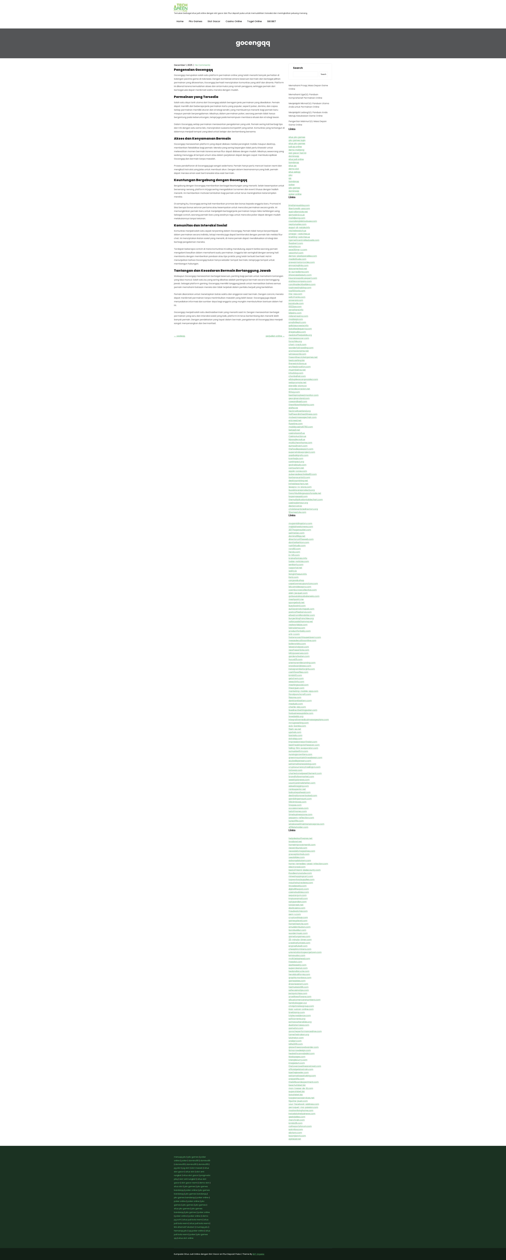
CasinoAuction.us (297, 436)
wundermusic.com (298, 933)
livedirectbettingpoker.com (303, 710)
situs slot (190, 1171)
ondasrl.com (295, 1040)
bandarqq (294, 162)
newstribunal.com (298, 847)
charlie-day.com (297, 706)
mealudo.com (296, 703)
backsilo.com (295, 735)
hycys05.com (295, 659)
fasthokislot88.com (298, 987)
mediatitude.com (297, 259)
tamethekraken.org (299, 1034)
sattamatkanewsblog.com (302, 763)
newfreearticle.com (299, 649)
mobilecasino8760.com (301, 426)
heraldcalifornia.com (299, 974)
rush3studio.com (297, 545)
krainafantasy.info (298, 558)
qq (290, 178)
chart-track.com (297, 344)
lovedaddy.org (296, 716)
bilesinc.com (295, 312)
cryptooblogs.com (298, 917)
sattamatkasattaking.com (302, 1075)
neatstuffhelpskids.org (300, 335)
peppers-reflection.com (301, 817)
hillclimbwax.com (297, 801)
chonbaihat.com (297, 376)
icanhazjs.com (296, 458)
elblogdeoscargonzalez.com (303, 379)
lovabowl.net (295, 841)
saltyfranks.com (297, 297)
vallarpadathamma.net (301, 621)
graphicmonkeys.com (300, 977)
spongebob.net (297, 602)
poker (292, 184)
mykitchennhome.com (300, 442)
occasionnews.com (298, 808)
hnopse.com (295, 805)
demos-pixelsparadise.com (303, 255)
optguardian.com (297, 901)
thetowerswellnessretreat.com (305, 1066)
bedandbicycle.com (299, 971)
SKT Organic (258, 1254)
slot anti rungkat (188, 1179)
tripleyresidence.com (300, 1015)
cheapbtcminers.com (300, 949)
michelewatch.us (297, 230)
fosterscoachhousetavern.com (305, 637)
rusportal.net (295, 567)
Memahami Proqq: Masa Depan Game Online (308, 87)
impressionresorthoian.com (303, 741)
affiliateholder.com (298, 827)
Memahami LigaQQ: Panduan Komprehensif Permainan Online (305, 96)
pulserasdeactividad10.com (303, 474)
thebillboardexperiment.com (304, 1081)
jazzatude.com (296, 303)
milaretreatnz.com (298, 316)
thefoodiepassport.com (301, 448)
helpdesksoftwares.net (300, 838)
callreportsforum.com (300, 1126)
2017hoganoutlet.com (300, 529)
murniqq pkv (202, 1227)
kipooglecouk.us (297, 439)
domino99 (194, 1160)
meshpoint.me (296, 599)
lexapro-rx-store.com (300, 486)
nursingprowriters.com (300, 754)
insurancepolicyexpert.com (303, 278)
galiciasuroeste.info (298, 325)
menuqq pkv (180, 1156)
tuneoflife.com (296, 820)
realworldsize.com (298, 624)
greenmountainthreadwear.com (305, 757)
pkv (290, 175)
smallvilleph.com (297, 322)
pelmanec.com (296, 532)
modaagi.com (296, 319)
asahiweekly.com (297, 964)
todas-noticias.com (299, 561)
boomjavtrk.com (297, 1135)
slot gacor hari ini (297, 153)
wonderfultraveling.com (301, 347)
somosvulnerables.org (300, 1021)
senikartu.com (296, 564)
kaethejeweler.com (299, 1072)
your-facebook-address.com (304, 1104)
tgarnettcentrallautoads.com (304, 240)
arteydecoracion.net (299, 388)
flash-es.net (295, 729)
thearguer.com (296, 687)
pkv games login (297, 140)
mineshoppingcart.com (301, 876)
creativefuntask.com (299, 942)
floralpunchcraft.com (300, 694)
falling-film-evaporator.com (303, 748)
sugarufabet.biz (297, 1091)
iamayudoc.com (297, 955)
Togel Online (254, 21)
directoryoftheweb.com (301, 539)
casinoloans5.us (297, 433)
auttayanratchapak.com (301, 608)
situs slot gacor (190, 1175)
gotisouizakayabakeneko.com (304, 596)
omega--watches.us (299, 233)
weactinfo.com (296, 681)
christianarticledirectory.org (303, 509)
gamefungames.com (299, 936)
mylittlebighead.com (299, 958)
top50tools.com (297, 290)
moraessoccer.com (299, 338)
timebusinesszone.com (300, 814)
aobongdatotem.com (300, 860)
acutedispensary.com (300, 760)
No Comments (202, 65)
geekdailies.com (297, 1116)
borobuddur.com (297, 930)
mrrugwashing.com (299, 722)
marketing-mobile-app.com (303, 691)
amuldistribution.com (299, 926)
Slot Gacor (214, 21)
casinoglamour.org (298, 502)
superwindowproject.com (302, 452)
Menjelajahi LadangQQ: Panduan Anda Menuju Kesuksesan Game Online (308, 114)
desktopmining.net (298, 480)
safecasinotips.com (299, 990)
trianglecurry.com (298, 1059)
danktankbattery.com (300, 700)
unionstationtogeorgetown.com (305, 952)
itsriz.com (293, 577)
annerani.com (296, 300)
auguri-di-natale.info (299, 227)
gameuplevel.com (298, 920)
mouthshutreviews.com (301, 882)
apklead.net (295, 1138)
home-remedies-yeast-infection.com (308, 863)
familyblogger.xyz (298, 1002)
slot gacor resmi (189, 1182)
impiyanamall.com (298, 898)
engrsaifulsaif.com (298, 945)
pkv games (294, 187)
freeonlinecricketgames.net (303, 357)
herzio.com (294, 551)
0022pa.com (295, 306)
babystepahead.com (299, 792)
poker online (295, 194)
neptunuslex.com (297, 224)
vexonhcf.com (296, 252)
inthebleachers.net (298, 483)
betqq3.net (294, 429)
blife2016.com (296, 1044)
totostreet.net (296, 904)
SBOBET (271, 21)
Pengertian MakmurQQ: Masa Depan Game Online (308, 123)
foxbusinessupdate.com (301, 713)
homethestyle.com (298, 923)
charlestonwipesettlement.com (305, 773)
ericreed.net (295, 420)
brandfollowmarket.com (301, 776)
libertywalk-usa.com (299, 208)
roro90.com (295, 548)
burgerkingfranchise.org (301, 618)
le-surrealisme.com (299, 271)
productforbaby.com (300, 631)
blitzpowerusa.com (298, 653)
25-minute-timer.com (300, 939)
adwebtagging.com (299, 786)
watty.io (293, 570)
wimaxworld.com (297, 354)
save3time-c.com (298, 249)
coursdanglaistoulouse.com (303, 221)
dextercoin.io (295, 505)
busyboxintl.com (297, 605)
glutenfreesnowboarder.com (304, 1047)
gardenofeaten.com (299, 656)
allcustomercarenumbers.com (304, 999)
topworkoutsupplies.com (301, 879)
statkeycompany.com (300, 281)
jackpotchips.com (298, 993)
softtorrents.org (297, 1018)
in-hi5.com (294, 555)
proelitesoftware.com (300, 996)
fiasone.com (295, 697)
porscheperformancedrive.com (305, 1031)
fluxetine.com (296, 423)
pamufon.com (296, 1028)
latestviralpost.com (299, 646)
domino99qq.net (297, 536)
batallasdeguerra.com (300, 328)
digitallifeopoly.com (299, 888)
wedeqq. (179, 335)
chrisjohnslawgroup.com (301, 1006)
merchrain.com (297, 1119)
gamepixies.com (297, 980)
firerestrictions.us (297, 363)
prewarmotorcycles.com (302, 262)
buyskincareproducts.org (302, 490)
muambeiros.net (297, 369)
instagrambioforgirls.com (302, 668)
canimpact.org (296, 461)
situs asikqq (294, 171)
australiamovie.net (298, 211)
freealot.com (295, 961)
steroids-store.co (298, 385)
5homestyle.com (297, 512)
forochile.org (295, 341)
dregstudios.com (297, 331)
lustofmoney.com (298, 811)
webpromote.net (297, 382)
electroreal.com (297, 866)
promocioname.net (299, 350)
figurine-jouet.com (298, 1100)
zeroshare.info (296, 309)
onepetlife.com (296, 1078)
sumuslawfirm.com (298, 751)
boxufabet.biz (296, 1094)
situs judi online (296, 159)
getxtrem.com (296, 678)
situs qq (292, 165)
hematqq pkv (180, 1230)
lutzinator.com (296, 1037)
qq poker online (196, 1230)
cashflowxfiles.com (298, 672)
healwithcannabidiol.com (302, 1053)
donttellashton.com (299, 542)
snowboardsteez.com (300, 665)
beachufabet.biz (297, 1085)
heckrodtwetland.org (300, 410)
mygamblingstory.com (300, 523)
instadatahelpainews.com (302, 1113)
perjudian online (275, 335)
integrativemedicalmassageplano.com (309, 719)
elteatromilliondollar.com (302, 615)
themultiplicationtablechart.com (306, 499)
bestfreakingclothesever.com (304, 744)
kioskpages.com (297, 1056)
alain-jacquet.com (298, 593)
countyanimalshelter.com (302, 782)
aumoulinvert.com (298, 445)
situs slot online (185, 1238)
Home (180, 21)
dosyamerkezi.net (298, 268)
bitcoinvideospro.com (300, 586)
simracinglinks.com (298, 265)
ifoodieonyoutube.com (300, 873)
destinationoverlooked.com (303, 795)
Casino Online (234, 21)
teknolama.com (297, 627)
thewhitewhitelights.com (301, 404)
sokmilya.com (296, 1129)
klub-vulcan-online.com (301, 1009)
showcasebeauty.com (300, 274)
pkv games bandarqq (195, 1193)
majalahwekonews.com (301, 526)
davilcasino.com (297, 907)
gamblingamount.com (300, 798)
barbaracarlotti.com (299, 477)
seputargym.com (297, 895)
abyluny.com (295, 1132)
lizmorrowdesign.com (300, 1050)
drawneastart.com (298, 983)
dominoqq (294, 156)
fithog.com (294, 392)
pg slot (177, 1168)
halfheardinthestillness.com (303, 414)
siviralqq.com (295, 738)
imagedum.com (297, 1063)
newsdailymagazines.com (302, 851)
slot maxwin (197, 1168)
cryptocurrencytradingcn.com (304, 767)
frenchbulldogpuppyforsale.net (305, 493)
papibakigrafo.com (298, 455)
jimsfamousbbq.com (299, 205)
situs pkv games (297, 137)
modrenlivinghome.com (301, 1110)
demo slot (294, 168)
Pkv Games (195, 21)
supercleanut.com (298, 968)
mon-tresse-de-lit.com (301, 1088)
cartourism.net (296, 467)
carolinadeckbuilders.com (302, 284)
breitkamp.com (297, 1012)
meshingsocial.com (298, 684)
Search (298, 68)
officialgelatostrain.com (301, 1069)
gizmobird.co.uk (297, 214)
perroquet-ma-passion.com (303, 1107)
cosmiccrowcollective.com (303, 589)
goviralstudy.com (297, 464)
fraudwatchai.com (298, 911)
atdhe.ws (293, 407)
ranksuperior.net (297, 789)
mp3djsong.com (297, 217)
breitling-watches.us (299, 236)
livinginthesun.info (298, 574)
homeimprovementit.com (302, 844)
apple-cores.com (298, 471)
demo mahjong (296, 149)
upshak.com (295, 732)
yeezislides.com (297, 857)
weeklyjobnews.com (299, 779)
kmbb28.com (295, 1123)
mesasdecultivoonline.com (302, 640)
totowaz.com (295, 770)
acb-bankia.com (297, 725)
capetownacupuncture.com (303, 583)
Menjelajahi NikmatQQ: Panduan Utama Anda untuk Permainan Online (309, 105)
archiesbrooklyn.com (300, 366)
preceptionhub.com (299, 854)
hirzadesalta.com (297, 885)
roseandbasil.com (298, 401)
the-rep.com (295, 293)
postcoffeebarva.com (300, 612)
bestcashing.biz (297, 360)
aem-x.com (295, 914)
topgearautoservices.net (301, 1097)
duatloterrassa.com (299, 1025)
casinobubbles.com (299, 892)
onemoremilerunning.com (302, 662)
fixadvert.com (296, 243)
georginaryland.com (299, 398)
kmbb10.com (295, 675)
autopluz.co (295, 246)
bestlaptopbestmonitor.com (303, 395)
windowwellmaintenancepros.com (306, 823)
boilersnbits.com (297, 643)
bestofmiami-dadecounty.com (305, 870)
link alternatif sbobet (184, 1227)
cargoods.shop (296, 580)
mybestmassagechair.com (303, 417)
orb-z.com (294, 634)
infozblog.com (296, 373)
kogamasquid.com (298, 496)
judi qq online (295, 146)
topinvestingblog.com (300, 287)
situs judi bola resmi (192, 1219)
